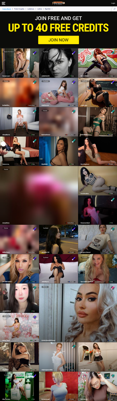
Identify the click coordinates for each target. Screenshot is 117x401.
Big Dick (48, 9)
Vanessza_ (5, 164)
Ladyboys (30, 9)
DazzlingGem (85, 164)
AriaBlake (5, 370)
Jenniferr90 (45, 252)
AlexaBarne (6, 135)
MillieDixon (6, 252)
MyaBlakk (44, 164)
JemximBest (6, 311)
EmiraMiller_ (85, 135)
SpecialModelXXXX (87, 281)
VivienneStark (85, 223)
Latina (39, 9)
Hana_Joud (6, 340)
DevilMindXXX (7, 281)
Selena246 (84, 399)
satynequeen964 (46, 370)
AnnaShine (5, 223)
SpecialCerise (85, 370)
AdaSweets (45, 105)
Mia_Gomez (6, 399)
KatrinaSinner (45, 135)
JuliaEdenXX (45, 76)
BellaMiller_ (6, 105)
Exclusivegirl (45, 399)
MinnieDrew (84, 76)
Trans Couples (19, 9)
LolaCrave (84, 105)
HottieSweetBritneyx (48, 340)
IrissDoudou (85, 193)
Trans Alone (6, 9)
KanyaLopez (6, 76)
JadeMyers (45, 281)
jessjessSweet (85, 252)
